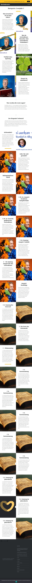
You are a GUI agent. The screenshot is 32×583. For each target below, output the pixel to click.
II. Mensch (18, 559)
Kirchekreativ (5, 4)
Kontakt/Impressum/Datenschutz (22, 552)
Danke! (18, 571)
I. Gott (18, 557)
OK (16, 581)
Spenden (18, 568)
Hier (28, 1)
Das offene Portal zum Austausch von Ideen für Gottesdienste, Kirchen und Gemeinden (22, 549)
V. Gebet (18, 564)
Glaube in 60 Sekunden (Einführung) (22, 555)
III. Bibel (18, 561)
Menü (29, 4)
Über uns (18, 566)
